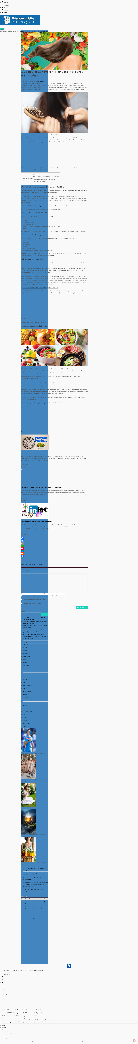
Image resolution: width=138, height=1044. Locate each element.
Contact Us (4, 1027)
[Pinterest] (54, 548)
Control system (26, 656)
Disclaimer (4, 1030)
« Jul (34, 918)
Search (23, 611)
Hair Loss (27, 560)
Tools (37, 31)
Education (25, 668)
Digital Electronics (27, 662)
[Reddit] (54, 553)
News (35, 31)
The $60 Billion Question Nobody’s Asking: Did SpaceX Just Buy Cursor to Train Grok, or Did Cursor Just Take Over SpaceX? (35, 636)
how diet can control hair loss (54, 560)
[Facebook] (54, 538)
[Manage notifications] (134, 1040)
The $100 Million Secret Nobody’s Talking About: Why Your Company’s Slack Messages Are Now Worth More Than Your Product (35, 630)
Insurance (25, 694)
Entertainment (26, 674)
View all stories (24, 727)
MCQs (24, 700)
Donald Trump (26, 665)
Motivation (11, 31)
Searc (44, 614)
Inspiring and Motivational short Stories (31, 564)
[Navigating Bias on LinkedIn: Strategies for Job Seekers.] (35, 510)
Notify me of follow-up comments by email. (34, 599)
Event (32, 31)
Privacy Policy (5, 1032)
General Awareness (27, 685)
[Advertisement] (54, 155)
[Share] (54, 556)
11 (25, 906)
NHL (24, 714)
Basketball (25, 645)
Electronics (25, 671)
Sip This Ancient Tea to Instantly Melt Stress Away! (79, 1041)
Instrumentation (27, 691)
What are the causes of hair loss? (40, 178)
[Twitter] (54, 541)
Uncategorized (26, 723)
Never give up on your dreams (29, 562)
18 (25, 908)
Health (7, 31)
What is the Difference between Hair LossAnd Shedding (46, 176)
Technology (17, 31)
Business (28, 31)
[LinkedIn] (54, 551)
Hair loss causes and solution (38, 560)
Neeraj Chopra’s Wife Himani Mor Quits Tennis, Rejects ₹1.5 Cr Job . (47, 1041)
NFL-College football (27, 711)
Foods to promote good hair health (41, 183)
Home (1, 31)
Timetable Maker (43, 31)
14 (37, 906)
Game (24, 682)
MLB (24, 703)
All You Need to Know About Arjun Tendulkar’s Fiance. (14, 1041)
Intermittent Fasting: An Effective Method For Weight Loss (37, 453)
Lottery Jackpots (26, 697)
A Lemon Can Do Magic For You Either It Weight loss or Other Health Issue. (41, 487)
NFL (4, 31)
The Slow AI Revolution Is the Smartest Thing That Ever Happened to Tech (21, 1010)
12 (29, 906)
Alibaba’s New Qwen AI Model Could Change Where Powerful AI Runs (20, 1016)
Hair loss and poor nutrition (39, 181)
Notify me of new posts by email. (32, 603)
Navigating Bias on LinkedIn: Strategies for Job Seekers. (36, 521)
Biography (23, 31)
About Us (4, 1025)
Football (25, 679)
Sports (24, 717)
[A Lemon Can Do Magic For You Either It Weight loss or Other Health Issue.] (35, 476)
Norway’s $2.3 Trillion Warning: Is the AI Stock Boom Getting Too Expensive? (22, 1013)
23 (44, 908)
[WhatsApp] (54, 546)
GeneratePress (23, 1039)
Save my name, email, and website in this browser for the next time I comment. (44, 596)
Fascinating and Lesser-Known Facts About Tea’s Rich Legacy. (109, 1041)
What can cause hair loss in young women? (44, 179)
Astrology (25, 642)
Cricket (24, 659)
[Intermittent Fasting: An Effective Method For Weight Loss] (35, 442)
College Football (26, 653)
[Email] (54, 543)
